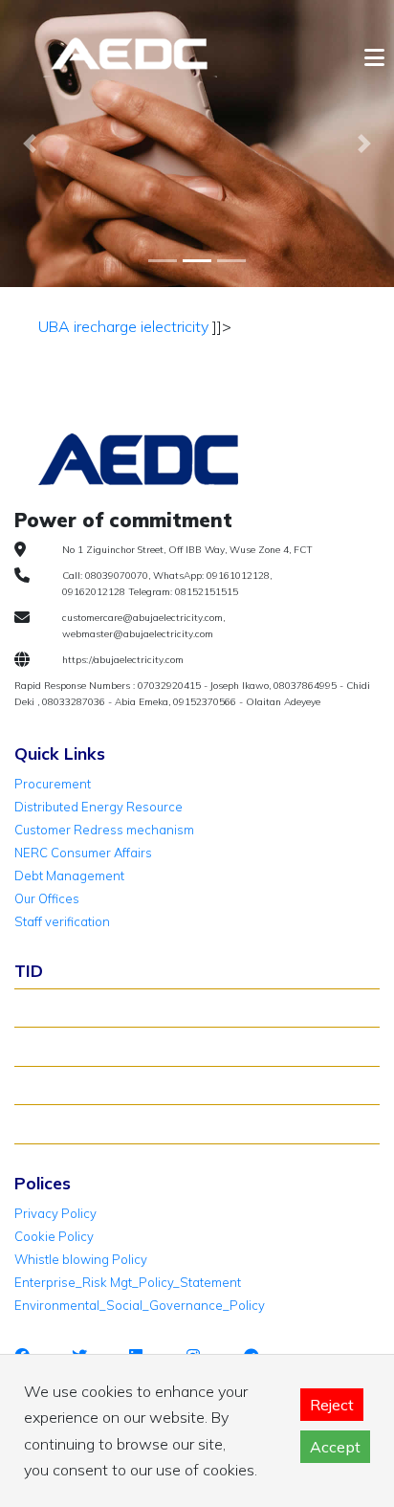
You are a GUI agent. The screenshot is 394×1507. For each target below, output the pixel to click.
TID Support (58, 1123)
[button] (29, 143)
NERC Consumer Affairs (83, 852)
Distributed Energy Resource (98, 806)
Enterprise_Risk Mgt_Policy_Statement (127, 1282)
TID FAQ (47, 1085)
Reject (332, 1404)
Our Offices (46, 898)
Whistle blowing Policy (80, 1259)
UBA (54, 326)
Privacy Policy (55, 1213)
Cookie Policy (54, 1236)
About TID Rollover (78, 1007)
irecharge (103, 326)
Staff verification (62, 921)
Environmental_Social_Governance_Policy (139, 1305)
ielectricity (172, 326)
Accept (335, 1446)
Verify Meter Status (79, 1045)
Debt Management (69, 875)
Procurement (52, 783)
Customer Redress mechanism (104, 829)
